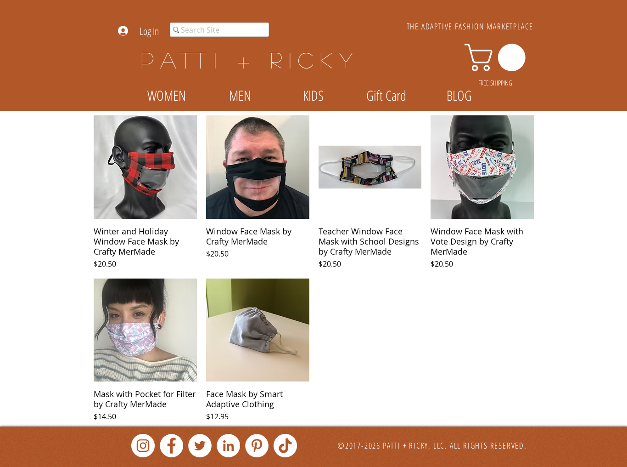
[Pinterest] (257, 445)
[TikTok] (285, 445)
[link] (498, 57)
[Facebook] (171, 445)
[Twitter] (200, 445)
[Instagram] (143, 445)
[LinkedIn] (228, 445)
